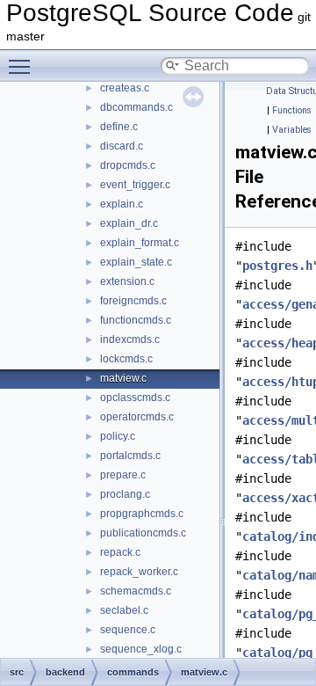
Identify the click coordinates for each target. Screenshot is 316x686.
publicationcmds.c (143, 533)
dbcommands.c (136, 107)
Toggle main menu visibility (23, 66)
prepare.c (123, 475)
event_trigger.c (135, 185)
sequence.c (127, 630)
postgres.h (277, 266)
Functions (292, 110)
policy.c (117, 436)
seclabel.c (124, 610)
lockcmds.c (126, 359)
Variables (292, 129)
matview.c (123, 378)
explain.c (121, 204)
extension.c (127, 281)
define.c (119, 126)
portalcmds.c (130, 455)
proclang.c (125, 494)
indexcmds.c (130, 339)
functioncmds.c (135, 320)
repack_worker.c (139, 572)
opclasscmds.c (135, 397)
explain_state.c (136, 262)
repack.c (120, 552)
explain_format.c (139, 243)
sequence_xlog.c (141, 649)
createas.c (124, 88)
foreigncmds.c (133, 301)
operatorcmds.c (137, 417)
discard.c (121, 146)
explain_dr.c (129, 223)
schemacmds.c (135, 591)
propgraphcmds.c (141, 513)
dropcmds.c (127, 165)
